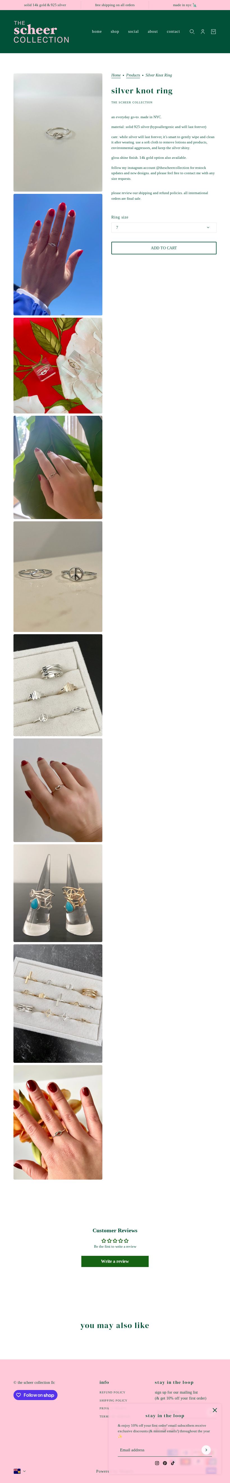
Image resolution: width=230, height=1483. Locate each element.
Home (116, 75)
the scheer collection (132, 102)
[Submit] (206, 1450)
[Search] (192, 32)
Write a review (115, 1261)
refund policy (112, 1392)
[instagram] (157, 1463)
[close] (215, 1410)
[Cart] (213, 32)
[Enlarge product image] (57, 132)
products (133, 75)
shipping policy (113, 1400)
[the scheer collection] (48, 31)
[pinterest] (165, 1463)
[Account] (203, 32)
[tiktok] (173, 1463)
